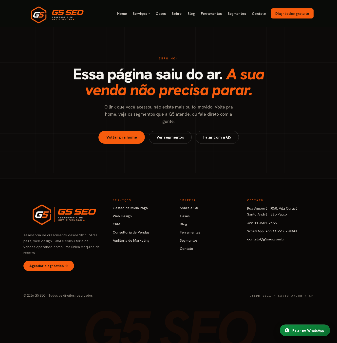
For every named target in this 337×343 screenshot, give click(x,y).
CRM (116, 224)
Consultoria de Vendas (131, 232)
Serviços (141, 13)
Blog (191, 13)
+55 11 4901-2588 (262, 222)
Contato (259, 13)
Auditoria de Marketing (131, 240)
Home (122, 13)
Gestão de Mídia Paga (130, 207)
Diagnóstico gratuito (292, 13)
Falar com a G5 (217, 137)
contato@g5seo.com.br (266, 239)
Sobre (177, 13)
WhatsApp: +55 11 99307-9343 (272, 231)
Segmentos (237, 13)
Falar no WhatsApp (308, 330)
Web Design (122, 216)
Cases (161, 13)
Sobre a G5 (189, 207)
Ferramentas (211, 13)
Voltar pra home (121, 137)
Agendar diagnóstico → (48, 266)
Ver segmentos (170, 137)
